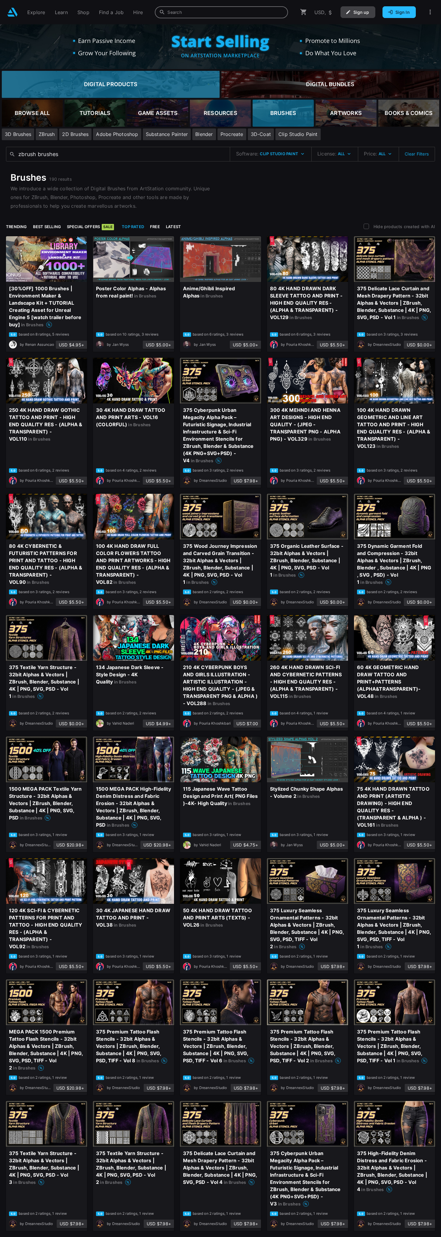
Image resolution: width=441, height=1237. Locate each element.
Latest (173, 226)
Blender (204, 134)
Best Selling (47, 226)
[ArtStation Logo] (12, 12)
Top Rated (133, 226)
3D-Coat (261, 134)
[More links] (430, 12)
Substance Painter (167, 134)
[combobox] (221, 12)
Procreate (231, 134)
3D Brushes (18, 134)
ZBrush (47, 134)
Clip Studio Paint (298, 134)
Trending (16, 226)
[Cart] (303, 12)
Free (155, 226)
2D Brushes (75, 134)
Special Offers (89, 226)
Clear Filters (417, 153)
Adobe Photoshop (117, 134)
